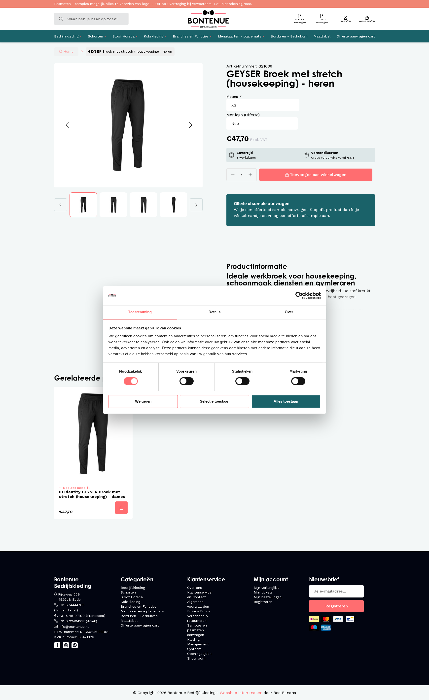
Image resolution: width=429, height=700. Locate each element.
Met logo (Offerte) (243, 114)
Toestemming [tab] (140, 312)
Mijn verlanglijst (266, 588)
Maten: (233, 97)
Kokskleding (153, 36)
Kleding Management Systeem (198, 644)
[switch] (186, 381)
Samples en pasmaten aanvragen (197, 630)
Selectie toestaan (214, 401)
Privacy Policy (198, 611)
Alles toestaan (286, 401)
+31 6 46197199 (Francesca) (82, 616)
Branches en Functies (191, 36)
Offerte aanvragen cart (356, 36)
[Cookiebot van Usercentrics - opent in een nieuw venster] (299, 295)
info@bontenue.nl (74, 627)
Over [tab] (289, 312)
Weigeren (143, 401)
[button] (67, 125)
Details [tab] (215, 312)
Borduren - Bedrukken (289, 36)
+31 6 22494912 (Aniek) (78, 621)
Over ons (194, 588)
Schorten (95, 36)
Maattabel (322, 36)
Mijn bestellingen (268, 597)
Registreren (263, 602)
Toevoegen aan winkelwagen (318, 174)
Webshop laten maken (241, 692)
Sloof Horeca (123, 36)
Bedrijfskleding (66, 36)
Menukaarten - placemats (239, 36)
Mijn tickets (263, 592)
